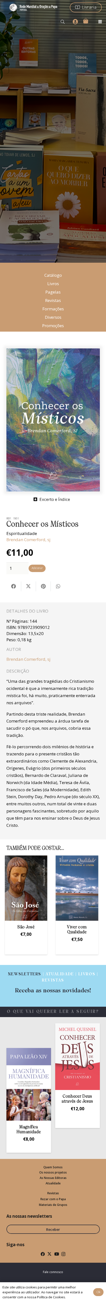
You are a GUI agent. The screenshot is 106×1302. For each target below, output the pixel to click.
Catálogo (53, 275)
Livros (53, 283)
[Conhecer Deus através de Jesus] (59, 1056)
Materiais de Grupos (53, 1205)
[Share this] (13, 586)
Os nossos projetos (53, 1172)
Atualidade (53, 1183)
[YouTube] (56, 1254)
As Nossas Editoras (53, 1178)
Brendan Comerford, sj (28, 539)
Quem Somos (53, 1167)
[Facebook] (43, 1254)
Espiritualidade (21, 533)
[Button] (75, 21)
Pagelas (53, 292)
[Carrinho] (85, 21)
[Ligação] (53, 982)
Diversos (53, 317)
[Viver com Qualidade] (27, 888)
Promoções (53, 325)
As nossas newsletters (29, 1216)
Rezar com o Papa (53, 1199)
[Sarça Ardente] (78, 888)
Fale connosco (53, 1272)
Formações (53, 309)
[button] (62, 22)
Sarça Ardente (78, 927)
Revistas (53, 300)
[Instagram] (63, 1254)
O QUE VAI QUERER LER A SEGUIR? (53, 1012)
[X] (49, 1254)
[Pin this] (43, 586)
